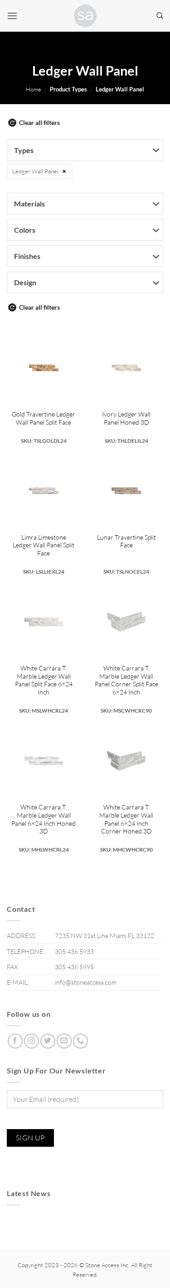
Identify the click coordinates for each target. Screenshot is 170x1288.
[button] (12, 16)
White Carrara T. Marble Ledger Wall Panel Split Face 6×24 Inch (44, 680)
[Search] (159, 15)
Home (33, 89)
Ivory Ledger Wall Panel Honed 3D (126, 418)
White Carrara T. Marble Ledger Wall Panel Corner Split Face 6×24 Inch (126, 680)
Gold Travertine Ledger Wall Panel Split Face (43, 418)
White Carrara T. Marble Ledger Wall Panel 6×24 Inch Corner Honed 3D (126, 819)
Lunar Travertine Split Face (126, 541)
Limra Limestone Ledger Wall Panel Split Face (43, 545)
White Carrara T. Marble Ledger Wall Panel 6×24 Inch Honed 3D (43, 819)
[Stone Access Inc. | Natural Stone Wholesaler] (85, 16)
